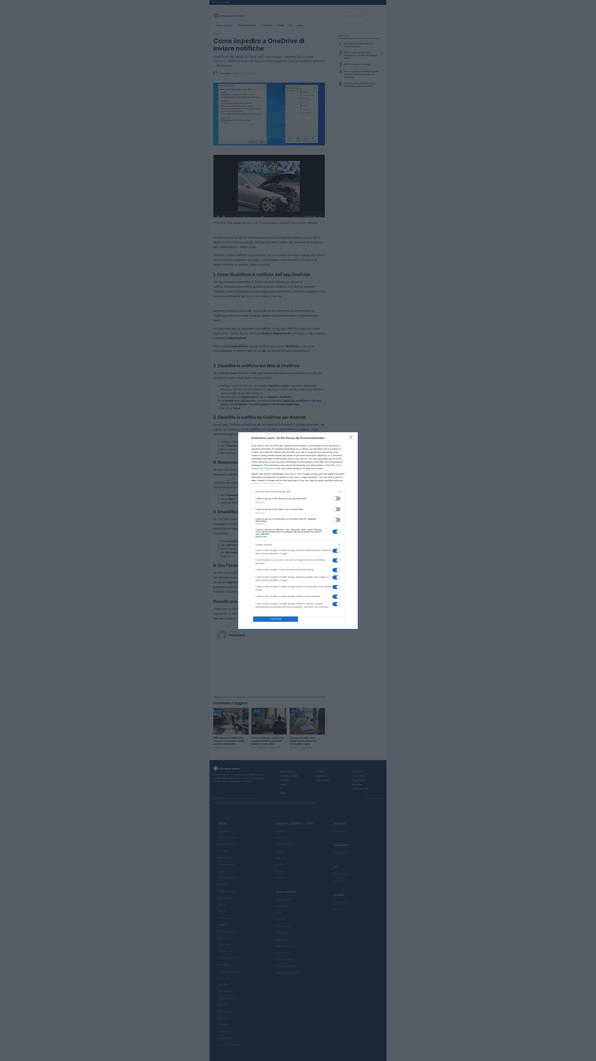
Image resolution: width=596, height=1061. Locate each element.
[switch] (336, 498)
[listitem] (298, 491)
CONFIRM (275, 619)
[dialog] (298, 530)
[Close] (352, 438)
